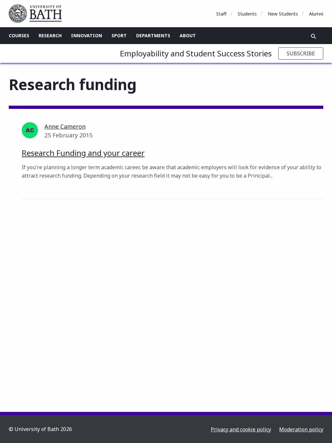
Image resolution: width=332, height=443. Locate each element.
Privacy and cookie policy (241, 429)
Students (247, 14)
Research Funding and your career (83, 152)
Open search (313, 36)
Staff (221, 14)
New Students (283, 14)
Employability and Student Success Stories (196, 53)
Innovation (86, 35)
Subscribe (301, 53)
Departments (153, 35)
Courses (19, 35)
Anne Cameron (65, 126)
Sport (119, 35)
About (188, 35)
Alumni (316, 14)
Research (50, 35)
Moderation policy (301, 429)
